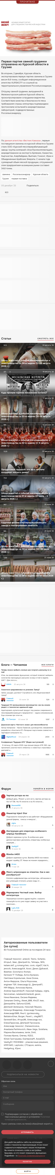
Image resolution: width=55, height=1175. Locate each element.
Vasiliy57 (15, 846)
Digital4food (11, 737)
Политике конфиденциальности (31, 1156)
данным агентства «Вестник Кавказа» (23, 140)
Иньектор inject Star (16, 813)
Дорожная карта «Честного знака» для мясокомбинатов (24, 725)
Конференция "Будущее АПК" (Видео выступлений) (22, 742)
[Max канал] (27, 1064)
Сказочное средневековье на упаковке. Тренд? (20, 690)
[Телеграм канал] (17, 1064)
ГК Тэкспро (11, 719)
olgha (14, 823)
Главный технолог (10, 699)
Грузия (5, 178)
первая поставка (19, 178)
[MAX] (52, 186)
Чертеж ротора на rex (17, 795)
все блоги (48, 665)
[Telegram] (47, 186)
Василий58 (16, 805)
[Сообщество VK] (6, 1064)
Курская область (40, 174)
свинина (6, 174)
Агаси (14, 864)
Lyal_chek (15, 908)
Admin (8, 684)
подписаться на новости (23, 1074)
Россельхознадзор (21, 174)
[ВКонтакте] (42, 186)
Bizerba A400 (13, 854)
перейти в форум (43, 789)
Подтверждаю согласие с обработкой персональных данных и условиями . (27, 1117)
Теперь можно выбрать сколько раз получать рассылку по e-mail (26, 671)
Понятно (27, 1161)
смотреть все (45, 338)
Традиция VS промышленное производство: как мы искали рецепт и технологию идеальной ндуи (25, 706)
